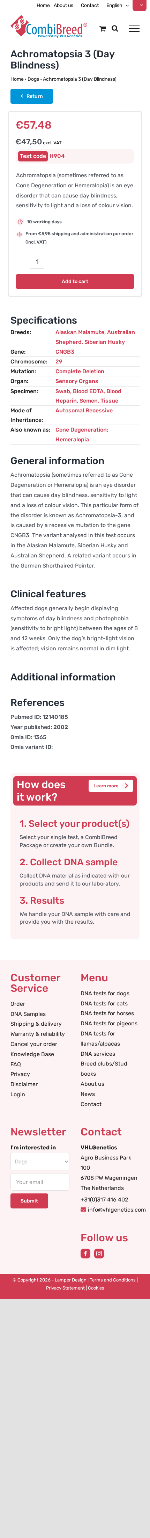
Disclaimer (24, 1084)
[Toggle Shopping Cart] (102, 28)
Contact (91, 1104)
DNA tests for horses (107, 1013)
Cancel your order (33, 1044)
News (88, 1094)
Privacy (20, 1074)
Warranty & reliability (37, 1034)
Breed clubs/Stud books (104, 1068)
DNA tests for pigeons (109, 1023)
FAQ (15, 1064)
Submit (29, 1201)
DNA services (98, 1053)
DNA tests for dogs (105, 993)
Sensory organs (76, 381)
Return (35, 96)
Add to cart (75, 281)
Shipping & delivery (36, 1023)
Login (17, 1094)
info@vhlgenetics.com (117, 1209)
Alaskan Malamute (79, 332)
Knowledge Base (32, 1054)
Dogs (33, 79)
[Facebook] (85, 1253)
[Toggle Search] (115, 28)
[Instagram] (99, 1253)
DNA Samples (28, 1014)
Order (17, 1004)
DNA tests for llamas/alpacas (100, 1038)
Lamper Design (71, 1280)
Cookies (96, 1288)
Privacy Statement (65, 1288)
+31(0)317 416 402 (104, 1199)
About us (92, 1084)
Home (17, 79)
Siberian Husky (104, 342)
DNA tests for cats (104, 1003)
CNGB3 (64, 351)
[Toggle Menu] (134, 29)
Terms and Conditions (113, 1280)
